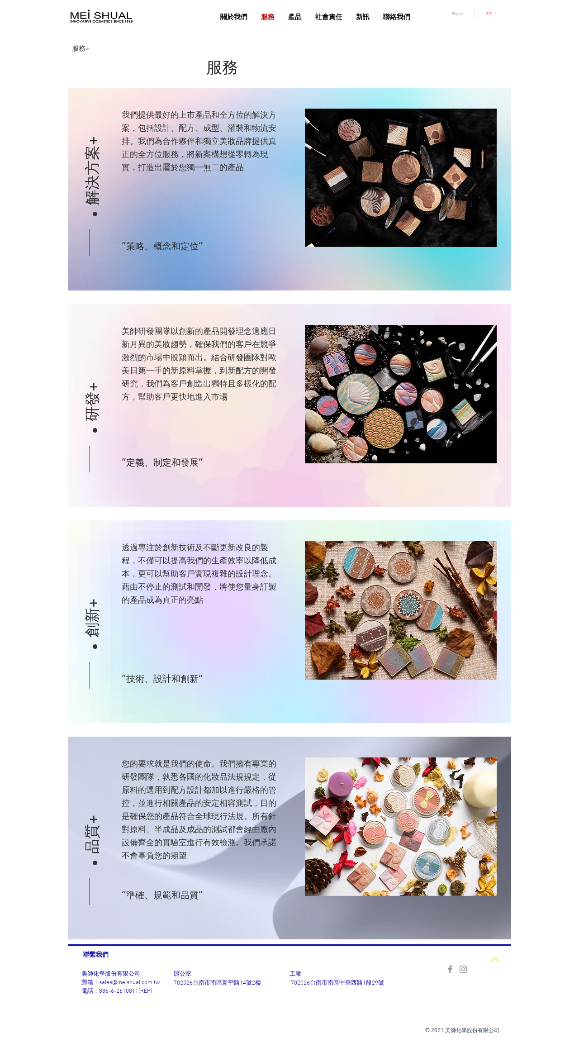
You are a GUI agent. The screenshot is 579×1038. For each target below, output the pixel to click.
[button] (92, 147)
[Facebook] (450, 969)
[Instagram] (463, 969)
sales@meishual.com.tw (129, 982)
